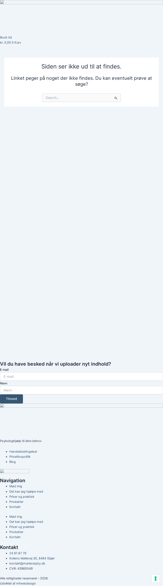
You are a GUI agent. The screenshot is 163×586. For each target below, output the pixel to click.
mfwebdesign (26, 583)
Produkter (16, 502)
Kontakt (15, 507)
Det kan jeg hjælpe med (26, 491)
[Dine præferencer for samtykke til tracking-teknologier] (156, 579)
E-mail (4, 369)
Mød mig (15, 486)
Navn (3, 383)
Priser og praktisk (21, 497)
